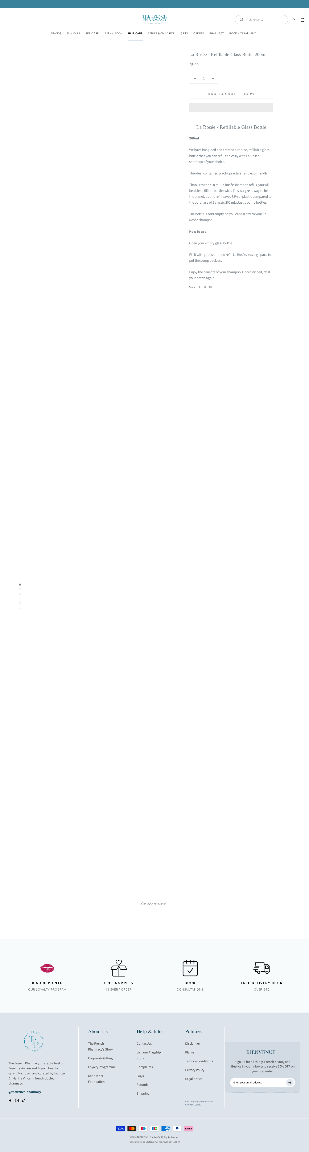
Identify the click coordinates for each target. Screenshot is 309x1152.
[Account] (294, 20)
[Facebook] (199, 287)
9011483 (197, 1104)
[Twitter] (205, 287)
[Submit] (290, 1082)
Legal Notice (193, 1079)
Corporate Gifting (100, 1058)
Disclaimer (192, 1043)
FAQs (140, 1076)
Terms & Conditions (199, 1061)
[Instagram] (17, 1100)
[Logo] (154, 20)
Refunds (142, 1084)
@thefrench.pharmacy (24, 1092)
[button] (231, 107)
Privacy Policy (194, 1070)
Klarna (189, 1052)
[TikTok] (23, 1100)
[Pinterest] (210, 287)
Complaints (145, 1067)
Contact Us (144, 1043)
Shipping (143, 1093)
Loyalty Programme (102, 1067)
